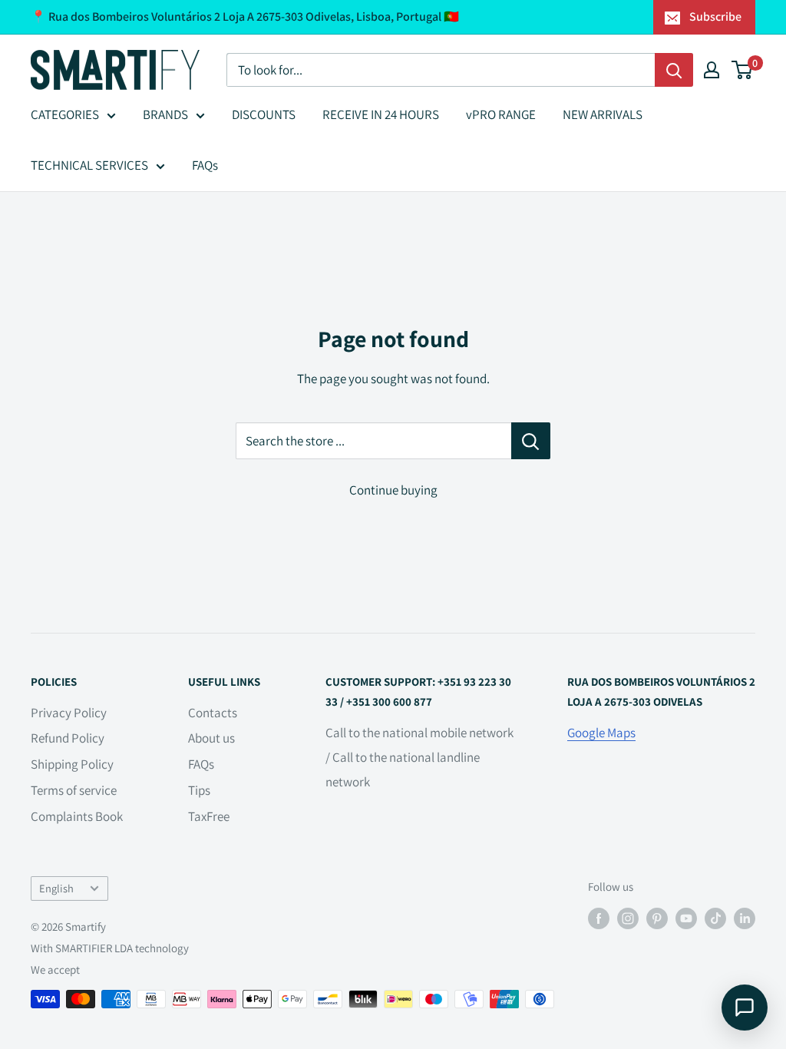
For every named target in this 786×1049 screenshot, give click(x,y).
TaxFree (209, 816)
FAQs (205, 165)
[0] (742, 70)
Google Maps (601, 732)
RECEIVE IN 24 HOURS (380, 114)
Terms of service (74, 790)
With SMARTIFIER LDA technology (110, 948)
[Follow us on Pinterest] (657, 918)
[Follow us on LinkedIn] (744, 918)
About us (211, 738)
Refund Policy (67, 738)
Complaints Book (77, 816)
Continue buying (393, 489)
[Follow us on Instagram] (628, 918)
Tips (199, 790)
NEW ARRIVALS (602, 114)
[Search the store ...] (530, 440)
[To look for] (674, 70)
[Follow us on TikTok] (715, 918)
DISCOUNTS (264, 114)
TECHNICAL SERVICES (89, 165)
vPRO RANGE (501, 114)
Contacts (212, 712)
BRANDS (165, 114)
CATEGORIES (65, 114)
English (56, 888)
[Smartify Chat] (745, 1007)
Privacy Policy (69, 712)
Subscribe (715, 16)
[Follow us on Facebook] (598, 918)
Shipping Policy (72, 764)
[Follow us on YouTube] (686, 918)
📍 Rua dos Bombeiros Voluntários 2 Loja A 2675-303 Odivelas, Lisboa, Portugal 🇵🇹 (245, 16)
